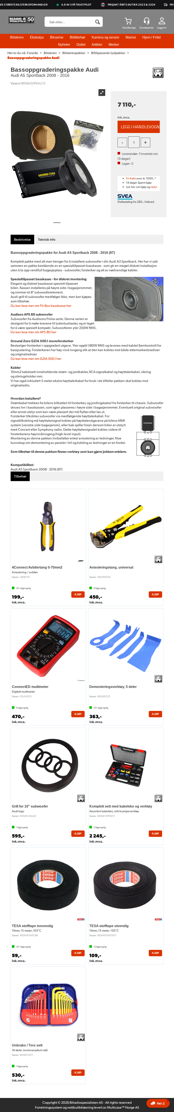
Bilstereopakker (73, 52)
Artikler (97, 44)
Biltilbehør (77, 37)
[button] (158, 1103)
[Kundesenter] (146, 20)
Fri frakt (131, 178)
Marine (131, 37)
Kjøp (139, 127)
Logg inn (162, 27)
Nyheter (64, 44)
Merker (114, 44)
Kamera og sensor (105, 37)
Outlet (80, 44)
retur (154, 187)
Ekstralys (37, 37)
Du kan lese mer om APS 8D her (33, 332)
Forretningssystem (48, 1107)
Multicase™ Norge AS (123, 1107)
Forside (32, 52)
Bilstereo (17, 37)
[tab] (22, 239)
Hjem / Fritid (151, 37)
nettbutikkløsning (80, 1107)
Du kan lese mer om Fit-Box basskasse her (41, 305)
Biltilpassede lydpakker (108, 52)
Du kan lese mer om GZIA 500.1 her (36, 358)
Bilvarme (56, 37)
